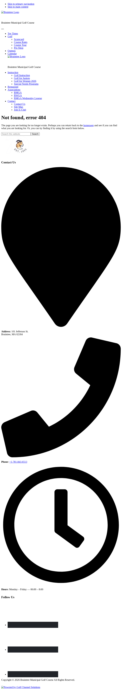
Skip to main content (18, 6)
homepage (88, 125)
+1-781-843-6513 (18, 461)
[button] (10, 36)
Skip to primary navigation (21, 4)
